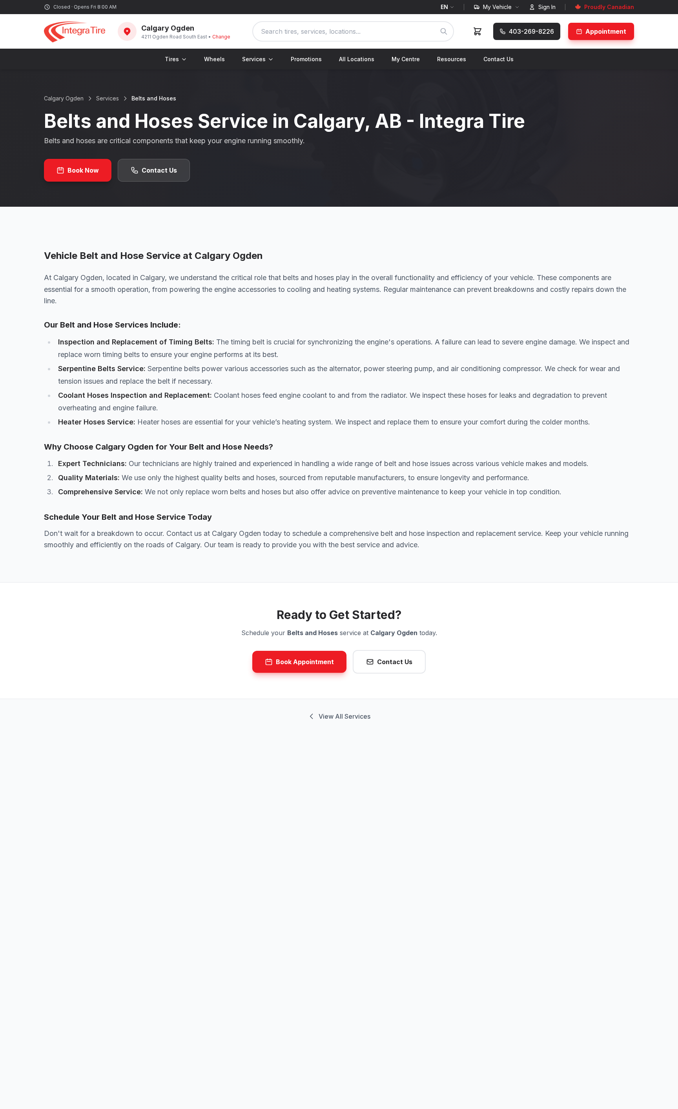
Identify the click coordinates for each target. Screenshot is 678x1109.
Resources (451, 59)
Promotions (306, 59)
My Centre (406, 59)
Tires (172, 59)
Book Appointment (305, 662)
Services (254, 59)
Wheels (214, 59)
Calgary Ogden (64, 98)
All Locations (356, 59)
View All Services (344, 716)
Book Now (83, 170)
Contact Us (498, 59)
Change (221, 37)
